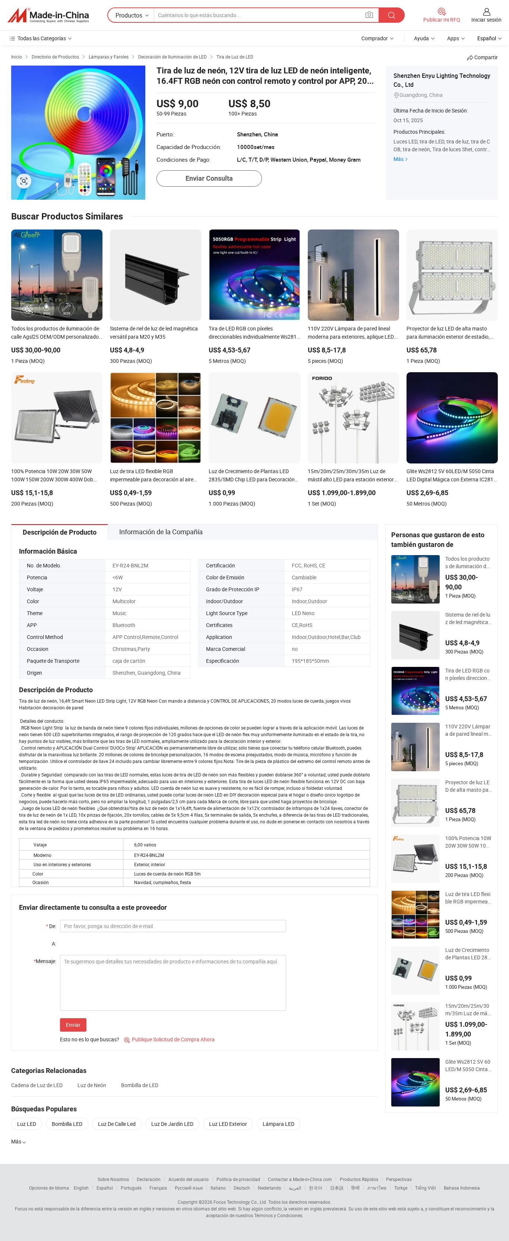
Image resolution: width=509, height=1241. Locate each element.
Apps (453, 38)
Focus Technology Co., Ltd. (240, 1202)
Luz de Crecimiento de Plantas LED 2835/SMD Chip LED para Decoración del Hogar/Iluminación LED (467, 953)
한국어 (315, 1188)
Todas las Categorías (42, 38)
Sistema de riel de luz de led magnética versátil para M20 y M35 (468, 618)
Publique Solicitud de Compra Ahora (169, 1039)
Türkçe (400, 1188)
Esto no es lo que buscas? (89, 1039)
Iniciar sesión (486, 19)
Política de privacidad (238, 1179)
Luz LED (26, 1123)
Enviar (73, 1024)
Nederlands (269, 1188)
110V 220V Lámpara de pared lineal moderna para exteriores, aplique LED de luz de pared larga (468, 730)
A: (54, 943)
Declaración (149, 1179)
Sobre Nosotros (113, 1179)
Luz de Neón (92, 1085)
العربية (295, 1188)
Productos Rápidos (359, 1179)
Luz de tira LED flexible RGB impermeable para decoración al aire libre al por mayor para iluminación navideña (468, 897)
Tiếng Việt (425, 1188)
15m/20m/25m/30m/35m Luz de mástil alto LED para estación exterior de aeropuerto (468, 1009)
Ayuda (421, 38)
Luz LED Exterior (228, 1123)
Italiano (218, 1188)
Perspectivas (399, 1179)
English (81, 1188)
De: (51, 926)
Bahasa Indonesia (462, 1188)
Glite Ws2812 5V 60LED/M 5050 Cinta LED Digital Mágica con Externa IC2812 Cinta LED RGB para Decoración (468, 1065)
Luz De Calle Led (117, 1123)
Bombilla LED (67, 1123)
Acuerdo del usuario (188, 1179)
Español (105, 1188)
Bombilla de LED (139, 1085)
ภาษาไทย (376, 1188)
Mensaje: (45, 961)
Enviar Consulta (209, 178)
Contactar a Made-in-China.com (300, 1179)
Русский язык (189, 1188)
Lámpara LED (278, 1123)
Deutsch (242, 1188)
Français (158, 1188)
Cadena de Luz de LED (37, 1085)
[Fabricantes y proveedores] (48, 15)
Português (131, 1188)
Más (398, 158)
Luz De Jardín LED (172, 1123)
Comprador (374, 38)
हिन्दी (355, 1188)
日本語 (337, 1188)
